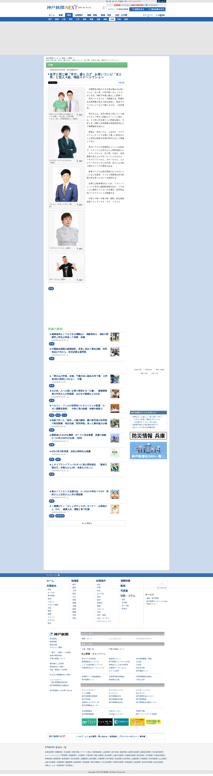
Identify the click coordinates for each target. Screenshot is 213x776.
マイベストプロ (134, 1)
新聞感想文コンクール (90, 662)
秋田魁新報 (97, 752)
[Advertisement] (87, 367)
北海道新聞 (49, 752)
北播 (98, 19)
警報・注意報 (160, 369)
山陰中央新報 (50, 762)
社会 (99, 591)
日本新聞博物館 (88, 714)
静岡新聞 (56, 759)
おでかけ (51, 620)
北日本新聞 (74, 759)
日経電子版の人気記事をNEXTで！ (145, 425)
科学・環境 (101, 615)
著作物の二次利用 (57, 664)
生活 (99, 612)
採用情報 (53, 642)
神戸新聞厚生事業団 (89, 696)
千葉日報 (89, 755)
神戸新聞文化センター (144, 696)
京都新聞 (101, 759)
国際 (99, 606)
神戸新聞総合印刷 (116, 699)
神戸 (50, 19)
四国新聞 (60, 762)
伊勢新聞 (48, 759)
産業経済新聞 (145, 752)
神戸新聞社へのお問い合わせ (61, 690)
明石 (70, 19)
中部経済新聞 (159, 755)
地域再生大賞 (114, 680)
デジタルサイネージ (144, 639)
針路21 (124, 609)
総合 (49, 589)
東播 (91, 19)
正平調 (124, 602)
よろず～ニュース (143, 690)
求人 (126, 1)
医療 (49, 614)
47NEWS (50, 747)
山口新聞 (162, 759)
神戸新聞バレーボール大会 (119, 662)
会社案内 (53, 639)
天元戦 (138, 662)
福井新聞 (92, 759)
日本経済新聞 (157, 752)
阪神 (57, 19)
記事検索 (161, 15)
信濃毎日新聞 (130, 755)
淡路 (84, 19)
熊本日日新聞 (147, 762)
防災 (49, 623)
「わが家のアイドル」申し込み (144, 422)
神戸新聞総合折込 (116, 702)
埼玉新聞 (108, 755)
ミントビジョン (115, 639)
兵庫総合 (51, 585)
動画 (123, 585)
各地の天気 (138, 369)
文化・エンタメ (103, 618)
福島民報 (123, 752)
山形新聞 (106, 752)
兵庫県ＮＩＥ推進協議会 (91, 676)
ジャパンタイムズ (52, 755)
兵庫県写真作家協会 (116, 676)
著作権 (142, 736)
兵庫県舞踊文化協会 (144, 676)
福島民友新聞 (133, 752)
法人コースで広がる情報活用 (143, 427)
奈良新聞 (118, 759)
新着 (61, 15)
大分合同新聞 (106, 762)
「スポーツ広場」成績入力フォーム (146, 419)
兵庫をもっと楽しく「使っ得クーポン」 (147, 417)
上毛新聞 (80, 755)
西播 (112, 19)
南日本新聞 (158, 762)
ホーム (52, 15)
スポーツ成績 (53, 605)
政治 (99, 597)
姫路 (105, 19)
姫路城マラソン (115, 659)
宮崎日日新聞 (118, 762)
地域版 (75, 580)
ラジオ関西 (86, 693)
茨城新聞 (72, 755)
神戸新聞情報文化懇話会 (59, 685)
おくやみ (51, 592)
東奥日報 (75, 752)
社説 (123, 599)
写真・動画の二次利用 (58, 670)
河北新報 (67, 752)
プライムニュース (104, 621)
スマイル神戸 (114, 671)
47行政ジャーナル (116, 714)
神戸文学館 (86, 699)
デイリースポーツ (89, 690)
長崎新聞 (128, 762)
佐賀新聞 (136, 762)
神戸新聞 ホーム (52, 58)
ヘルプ (80, 736)
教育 (49, 611)
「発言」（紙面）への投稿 (60, 652)
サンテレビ (113, 693)
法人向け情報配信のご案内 (60, 675)
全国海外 (79, 15)
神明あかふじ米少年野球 (118, 665)
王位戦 (138, 665)
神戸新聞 (109, 759)
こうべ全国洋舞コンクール (92, 665)
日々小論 (125, 606)
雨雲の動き (148, 369)
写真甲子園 (140, 711)
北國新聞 (84, 759)
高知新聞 (85, 762)
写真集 (124, 590)
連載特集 (125, 580)
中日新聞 (148, 755)
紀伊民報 (126, 759)
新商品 (99, 603)
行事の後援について (57, 658)
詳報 (99, 587)
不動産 (120, 1)
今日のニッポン (115, 711)
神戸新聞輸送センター (90, 705)
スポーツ (51, 602)
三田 (64, 19)
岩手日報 (114, 752)
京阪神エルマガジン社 (90, 702)
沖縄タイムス (50, 765)
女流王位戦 (140, 668)
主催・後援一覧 (88, 649)
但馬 (126, 19)
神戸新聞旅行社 (115, 696)
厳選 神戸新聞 (152, 598)
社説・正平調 (121, 15)
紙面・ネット (87, 639)
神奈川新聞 (98, 755)
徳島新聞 (77, 762)
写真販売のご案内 (57, 667)
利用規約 (113, 736)
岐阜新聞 (65, 759)
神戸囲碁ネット (142, 671)
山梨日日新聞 (118, 755)
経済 (49, 599)
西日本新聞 (95, 762)
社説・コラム (128, 595)
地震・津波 (144, 373)
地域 (69, 15)
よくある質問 (90, 736)
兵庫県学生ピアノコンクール (93, 668)
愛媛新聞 (68, 762)
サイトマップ (148, 15)
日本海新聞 (153, 759)
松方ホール (140, 693)
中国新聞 (143, 759)
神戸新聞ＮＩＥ (88, 680)
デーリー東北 (86, 752)
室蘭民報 (58, 752)
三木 (77, 19)
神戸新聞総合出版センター (146, 702)
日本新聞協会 (87, 711)
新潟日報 (140, 755)
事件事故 (51, 596)
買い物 (108, 1)
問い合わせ (102, 736)
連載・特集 (92, 15)
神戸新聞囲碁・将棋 (144, 659)
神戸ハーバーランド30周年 (146, 714)
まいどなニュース (116, 690)
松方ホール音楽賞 (89, 659)
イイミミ (51, 617)
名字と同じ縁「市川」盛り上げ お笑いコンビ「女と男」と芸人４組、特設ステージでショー (86, 76)
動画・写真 (106, 15)
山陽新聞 (135, 759)
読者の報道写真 (56, 655)
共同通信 (68, 765)
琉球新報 (60, 765)
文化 (49, 608)
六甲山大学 (140, 680)
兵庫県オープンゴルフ (117, 668)
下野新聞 (63, 755)
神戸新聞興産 (141, 699)
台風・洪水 (154, 373)
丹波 (119, 19)
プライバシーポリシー (128, 736)
